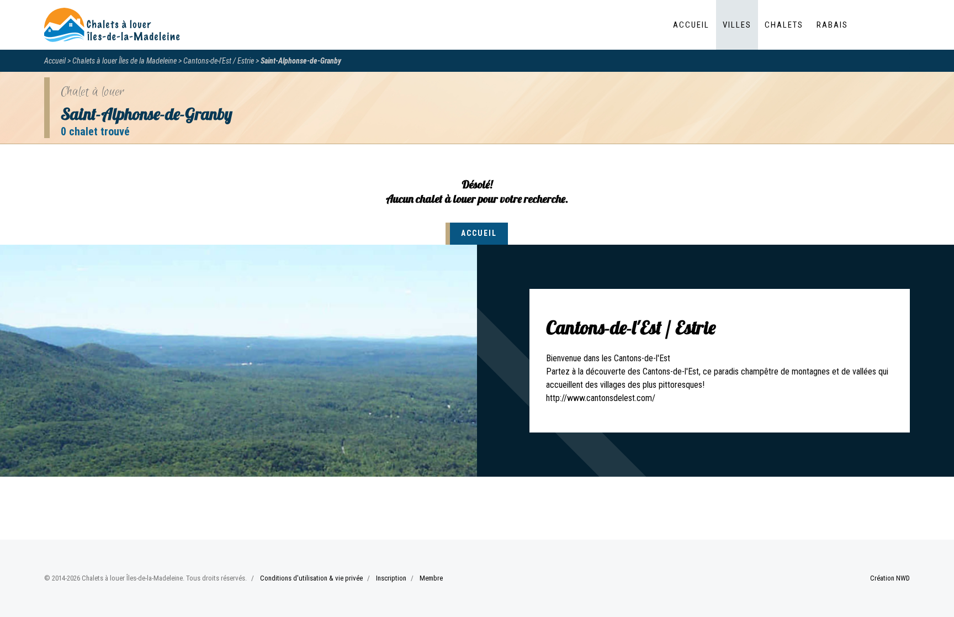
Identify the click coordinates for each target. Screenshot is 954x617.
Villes (737, 25)
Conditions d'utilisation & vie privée (311, 578)
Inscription (391, 578)
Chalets (784, 25)
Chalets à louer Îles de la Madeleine (124, 60)
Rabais (832, 25)
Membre (431, 578)
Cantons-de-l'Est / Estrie (218, 60)
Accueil (691, 25)
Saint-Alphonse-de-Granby (301, 60)
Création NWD (890, 578)
